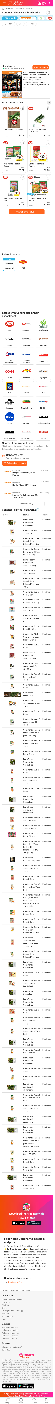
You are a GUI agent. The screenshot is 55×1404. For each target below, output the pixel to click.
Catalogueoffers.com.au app (12, 1311)
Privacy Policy (30, 1396)
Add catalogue (7, 1316)
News (4, 1319)
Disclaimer (44, 1394)
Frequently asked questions (12, 1299)
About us (5, 1314)
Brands (4, 1308)
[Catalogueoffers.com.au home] (15, 3)
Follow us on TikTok (9, 1339)
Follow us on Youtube (10, 1336)
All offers (9, 9)
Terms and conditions (16, 1396)
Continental (19, 9)
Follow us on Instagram (10, 1333)
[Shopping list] (44, 3)
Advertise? (6, 1302)
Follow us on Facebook (10, 1330)
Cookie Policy (40, 1396)
